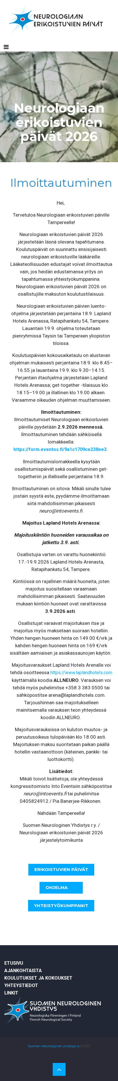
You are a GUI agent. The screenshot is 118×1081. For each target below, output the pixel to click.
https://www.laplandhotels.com (81, 672)
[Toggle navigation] (6, 47)
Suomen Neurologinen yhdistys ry (54, 1046)
